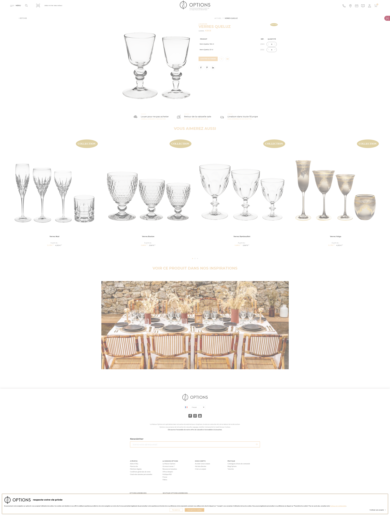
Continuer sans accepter (378, 510)
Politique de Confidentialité (338, 506)
